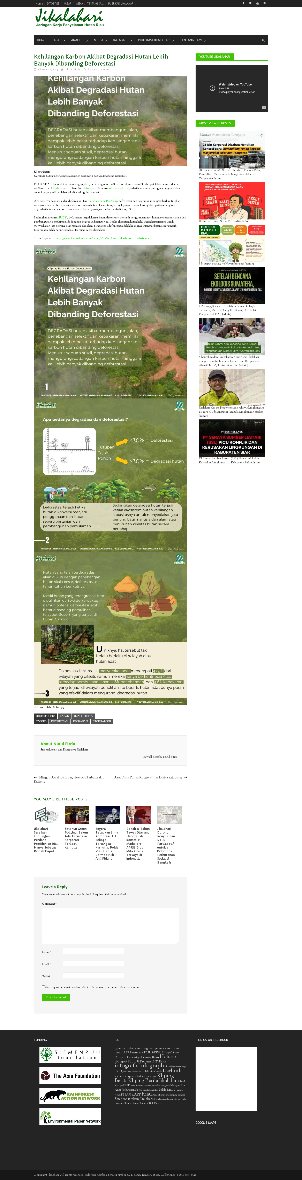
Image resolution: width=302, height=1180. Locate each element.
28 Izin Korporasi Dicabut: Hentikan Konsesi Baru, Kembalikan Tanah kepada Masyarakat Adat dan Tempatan (230, 175)
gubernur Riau (148, 1057)
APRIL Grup (160, 1052)
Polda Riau (166, 1090)
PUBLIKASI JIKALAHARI (121, 3)
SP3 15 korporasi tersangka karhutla (169, 1099)
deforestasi (89, 189)
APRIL (146, 1053)
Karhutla (173, 1071)
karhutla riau (143, 1076)
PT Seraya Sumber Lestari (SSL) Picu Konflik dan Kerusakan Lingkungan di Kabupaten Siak (229, 461)
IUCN (63, 218)
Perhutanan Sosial (132, 1090)
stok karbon (102, 721)
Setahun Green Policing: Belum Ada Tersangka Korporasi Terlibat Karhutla (76, 838)
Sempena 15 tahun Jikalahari (134, 1099)
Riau (147, 1094)
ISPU (118, 1071)
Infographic (153, 1066)
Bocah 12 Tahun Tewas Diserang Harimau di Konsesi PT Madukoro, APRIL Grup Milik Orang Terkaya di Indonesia (138, 844)
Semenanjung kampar (174, 1095)
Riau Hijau (158, 1095)
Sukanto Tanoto (123, 1103)
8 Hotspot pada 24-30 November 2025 (221, 264)
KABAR (67, 3)
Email (46, 964)
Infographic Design (178, 1066)
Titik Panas (154, 1103)
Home (39, 3)
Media (98, 40)
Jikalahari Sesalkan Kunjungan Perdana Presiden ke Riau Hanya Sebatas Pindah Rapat (46, 840)
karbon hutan (61, 189)
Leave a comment (99, 70)
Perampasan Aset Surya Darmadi (219, 221)
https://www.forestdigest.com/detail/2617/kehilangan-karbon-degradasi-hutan (103, 239)
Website (47, 976)
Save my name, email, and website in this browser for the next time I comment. (92, 987)
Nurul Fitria (73, 70)
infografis (126, 1066)
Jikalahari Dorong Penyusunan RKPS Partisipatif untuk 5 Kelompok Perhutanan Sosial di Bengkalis (166, 845)
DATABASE (53, 3)
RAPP (136, 1094)
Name (46, 952)
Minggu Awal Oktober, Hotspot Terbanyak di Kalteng (70, 779)
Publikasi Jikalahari (154, 40)
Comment (49, 904)
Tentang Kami (191, 40)
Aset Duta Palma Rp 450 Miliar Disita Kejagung (148, 777)
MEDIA (79, 3)
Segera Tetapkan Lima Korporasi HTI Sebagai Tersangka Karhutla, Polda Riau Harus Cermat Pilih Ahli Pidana (107, 844)
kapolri (159, 1071)
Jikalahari (126, 1071)
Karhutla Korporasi (125, 1076)
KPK (127, 1086)
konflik (183, 1081)
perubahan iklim (150, 1090)
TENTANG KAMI (95, 3)
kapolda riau (147, 1071)
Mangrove (165, 1085)
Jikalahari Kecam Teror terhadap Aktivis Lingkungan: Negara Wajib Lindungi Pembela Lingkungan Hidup (231, 410)
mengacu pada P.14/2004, (103, 201)
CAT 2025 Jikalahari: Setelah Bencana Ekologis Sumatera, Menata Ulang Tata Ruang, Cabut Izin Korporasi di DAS (228, 310)
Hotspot (169, 1057)
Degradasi (80, 721)
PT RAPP (126, 1095)
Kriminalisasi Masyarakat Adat (145, 1085)
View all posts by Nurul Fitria (161, 757)
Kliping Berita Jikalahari (154, 1080)
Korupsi (119, 1086)
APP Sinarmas (132, 1053)
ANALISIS (77, 40)
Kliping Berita (83, 716)
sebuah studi (115, 189)
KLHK (153, 1076)
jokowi (135, 1071)
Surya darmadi (140, 1103)
